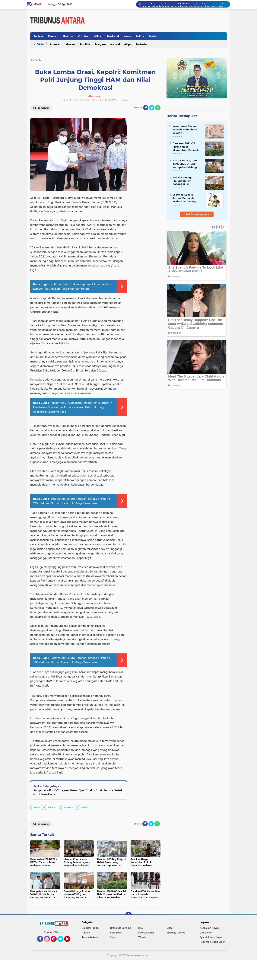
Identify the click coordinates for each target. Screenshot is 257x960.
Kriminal (83, 36)
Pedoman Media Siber (212, 941)
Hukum (68, 36)
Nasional (113, 36)
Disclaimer (206, 932)
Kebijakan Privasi (209, 928)
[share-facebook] (145, 107)
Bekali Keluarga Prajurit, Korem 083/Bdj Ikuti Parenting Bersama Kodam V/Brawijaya (185, 181)
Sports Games (146, 932)
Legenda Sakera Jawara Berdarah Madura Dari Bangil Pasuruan (185, 198)
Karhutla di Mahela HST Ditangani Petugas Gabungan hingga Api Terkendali (185, 4)
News (127, 36)
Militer (98, 36)
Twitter (62, 943)
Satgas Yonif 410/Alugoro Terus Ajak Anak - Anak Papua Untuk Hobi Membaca (78, 792)
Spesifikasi (116, 932)
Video (41, 44)
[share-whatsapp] (157, 107)
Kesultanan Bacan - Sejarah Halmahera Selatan (185, 129)
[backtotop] (128, 915)
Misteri (170, 928)
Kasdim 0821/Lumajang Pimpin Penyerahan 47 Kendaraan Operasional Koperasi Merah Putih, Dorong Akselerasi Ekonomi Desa (72, 407)
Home (37, 4)
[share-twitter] (151, 107)
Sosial (153, 36)
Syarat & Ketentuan (211, 937)
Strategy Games (176, 932)
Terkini (84, 807)
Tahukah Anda (90, 937)
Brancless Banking (120, 928)
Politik (139, 36)
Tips (128, 44)
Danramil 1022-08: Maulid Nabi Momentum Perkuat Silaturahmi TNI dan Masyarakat (185, 147)
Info (140, 928)
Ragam (101, 44)
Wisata (142, 44)
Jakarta (52, 807)
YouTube (69, 943)
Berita (36, 807)
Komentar (43, 108)
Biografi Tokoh (90, 928)
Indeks (38, 36)
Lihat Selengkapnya (195, 214)
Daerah (53, 36)
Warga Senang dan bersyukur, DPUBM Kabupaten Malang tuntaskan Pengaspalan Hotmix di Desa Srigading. (186, 164)
